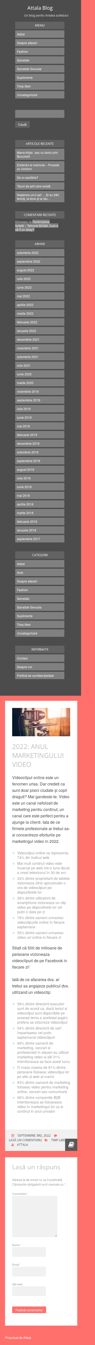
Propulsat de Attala (18, 1337)
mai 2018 (23, 495)
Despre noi (24, 667)
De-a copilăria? (27, 177)
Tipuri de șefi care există (33, 186)
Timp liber (24, 86)
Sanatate (23, 60)
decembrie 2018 (28, 443)
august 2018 (25, 469)
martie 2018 (25, 513)
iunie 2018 (24, 487)
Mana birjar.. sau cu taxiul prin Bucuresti (37, 154)
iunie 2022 (24, 287)
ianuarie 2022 (26, 330)
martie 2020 (25, 382)
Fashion (22, 51)
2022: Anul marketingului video (38, 755)
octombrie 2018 (28, 452)
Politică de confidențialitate (35, 675)
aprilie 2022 (25, 304)
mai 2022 (23, 296)
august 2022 (25, 270)
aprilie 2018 (25, 504)
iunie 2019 (24, 417)
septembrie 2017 (28, 539)
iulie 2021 (24, 365)
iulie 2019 (24, 409)
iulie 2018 (24, 478)
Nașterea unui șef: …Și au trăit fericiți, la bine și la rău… (38, 197)
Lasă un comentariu (25, 1140)
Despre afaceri (27, 43)
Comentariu (20, 1193)
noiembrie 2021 (28, 348)
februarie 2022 (27, 322)
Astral (21, 34)
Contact (22, 658)
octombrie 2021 (28, 356)
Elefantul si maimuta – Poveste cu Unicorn (38, 167)
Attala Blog (40, 7)
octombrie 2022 (28, 252)
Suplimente (25, 77)
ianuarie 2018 (26, 530)
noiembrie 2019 (28, 391)
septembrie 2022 (28, 261)
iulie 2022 (24, 278)
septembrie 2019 (28, 400)
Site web (17, 1284)
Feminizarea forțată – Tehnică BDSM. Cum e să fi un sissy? (36, 226)
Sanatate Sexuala (29, 69)
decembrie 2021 (28, 339)
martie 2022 (25, 313)
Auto (20, 572)
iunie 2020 (24, 374)
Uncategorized (27, 95)
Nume (16, 1245)
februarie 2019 (27, 435)
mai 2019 (23, 426)
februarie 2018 (27, 521)
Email (16, 1264)
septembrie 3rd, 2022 (34, 1135)
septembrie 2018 (28, 461)
